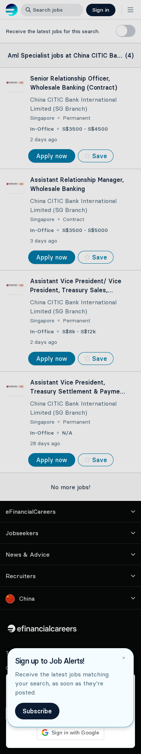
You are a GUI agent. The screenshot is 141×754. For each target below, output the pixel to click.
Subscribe (37, 711)
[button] (70, 377)
